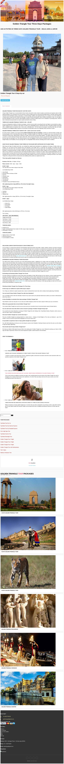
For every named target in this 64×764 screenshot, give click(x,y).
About (5, 9)
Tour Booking (3, 730)
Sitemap (2, 735)
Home (1, 9)
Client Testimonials (27, 9)
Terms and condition (4, 731)
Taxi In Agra (3, 450)
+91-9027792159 (32, 465)
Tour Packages (10, 9)
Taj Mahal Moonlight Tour (6, 436)
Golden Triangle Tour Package (53, 265)
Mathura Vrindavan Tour (6, 452)
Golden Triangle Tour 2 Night (7, 439)
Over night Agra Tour (5, 431)
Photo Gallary (19, 9)
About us (2, 728)
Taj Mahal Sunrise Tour (20, 280)
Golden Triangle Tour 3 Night (7, 442)
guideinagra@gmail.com (59, 2)
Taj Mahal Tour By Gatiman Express (8, 425)
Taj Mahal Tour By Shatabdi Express (8, 428)
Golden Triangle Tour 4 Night (7, 444)
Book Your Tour (5, 100)
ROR (1, 734)
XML (1, 733)
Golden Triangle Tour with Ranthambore (9, 447)
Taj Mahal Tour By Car (5, 423)
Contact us (35, 9)
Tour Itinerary (6, 106)
